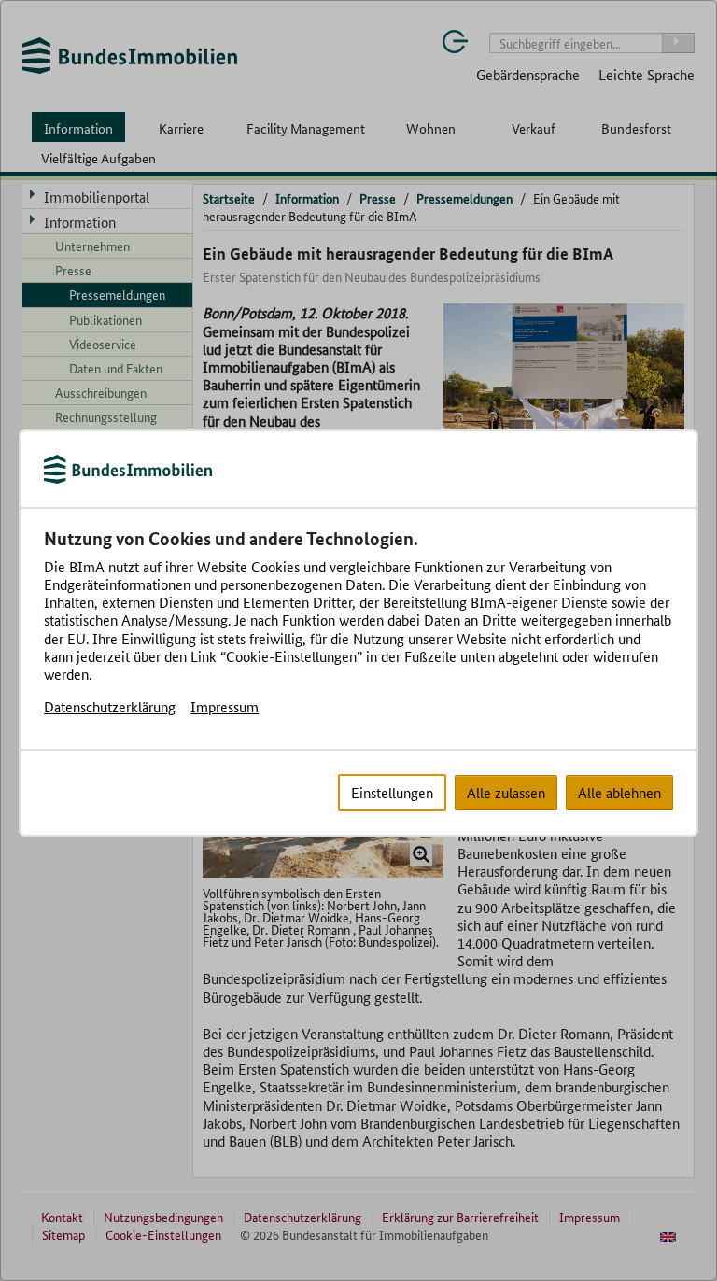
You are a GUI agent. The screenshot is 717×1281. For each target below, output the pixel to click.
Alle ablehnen (619, 792)
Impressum (224, 706)
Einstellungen (392, 792)
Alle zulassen (506, 792)
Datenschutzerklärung (110, 706)
